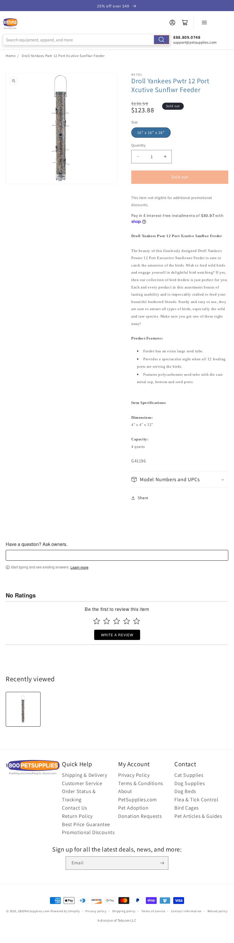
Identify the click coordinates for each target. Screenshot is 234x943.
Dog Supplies (189, 783)
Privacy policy (95, 911)
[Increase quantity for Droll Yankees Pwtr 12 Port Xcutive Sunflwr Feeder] (165, 156)
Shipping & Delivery (84, 775)
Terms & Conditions (140, 783)
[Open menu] (204, 22)
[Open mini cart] (185, 22)
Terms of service (153, 911)
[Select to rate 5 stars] (136, 621)
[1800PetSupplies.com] (10, 24)
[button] (179, 479)
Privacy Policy (134, 775)
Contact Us (74, 807)
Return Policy (77, 816)
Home (10, 55)
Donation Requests (140, 816)
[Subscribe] (162, 863)
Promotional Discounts (88, 832)
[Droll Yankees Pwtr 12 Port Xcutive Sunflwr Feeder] (23, 709)
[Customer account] (172, 22)
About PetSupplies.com (137, 795)
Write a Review (117, 634)
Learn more (79, 567)
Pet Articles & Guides (198, 816)
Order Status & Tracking (79, 795)
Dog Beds (185, 791)
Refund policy (217, 911)
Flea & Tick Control (196, 799)
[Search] (161, 39)
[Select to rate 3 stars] (116, 621)
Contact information (186, 911)
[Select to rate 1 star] (96, 621)
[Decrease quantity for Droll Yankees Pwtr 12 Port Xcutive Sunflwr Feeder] (138, 156)
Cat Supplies (188, 775)
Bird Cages (186, 807)
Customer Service (82, 783)
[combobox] (86, 39)
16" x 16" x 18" (151, 132)
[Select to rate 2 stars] (106, 621)
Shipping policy (124, 911)
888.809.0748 (186, 37)
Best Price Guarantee (86, 824)
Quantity (138, 145)
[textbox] (117, 555)
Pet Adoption (133, 807)
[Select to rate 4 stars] (126, 621)
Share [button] (143, 497)
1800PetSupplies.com (34, 911)
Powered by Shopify (65, 911)
